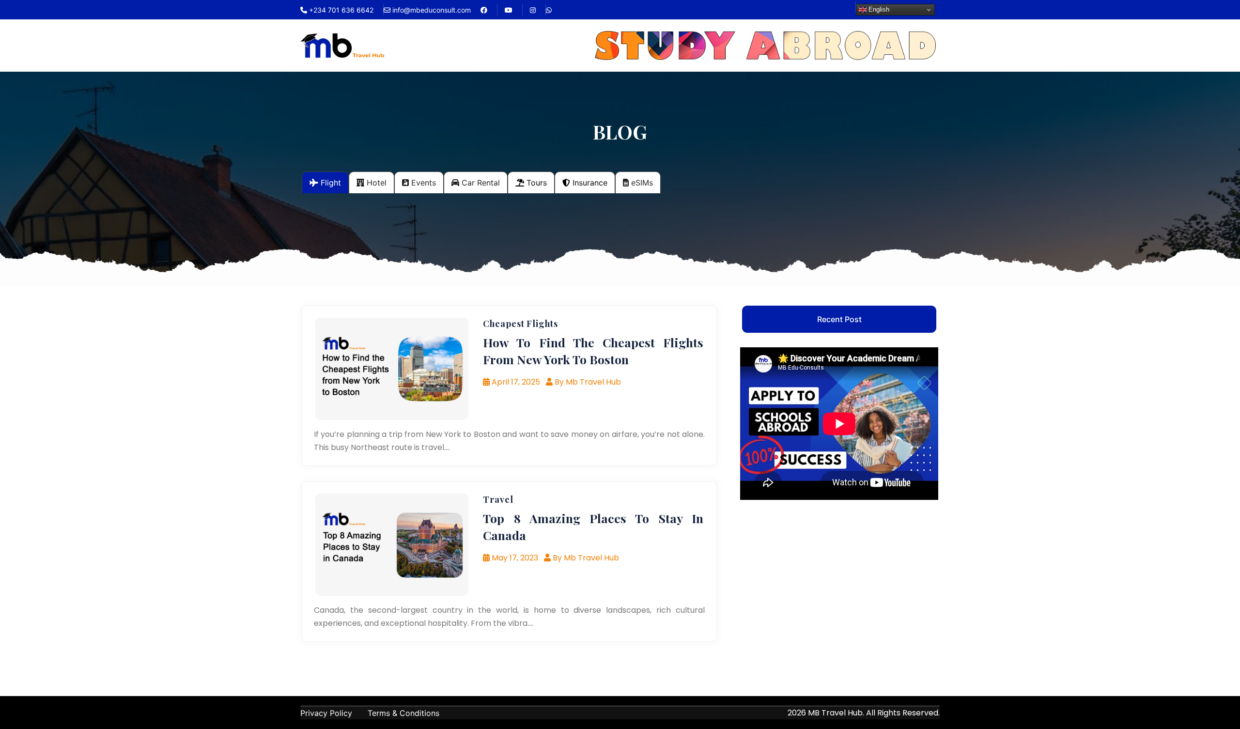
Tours (535, 182)
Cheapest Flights (520, 323)
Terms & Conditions (403, 713)
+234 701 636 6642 (340, 10)
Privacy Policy (326, 713)
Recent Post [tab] (839, 319)
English (878, 9)
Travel (498, 499)
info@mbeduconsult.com (430, 10)
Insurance (588, 182)
